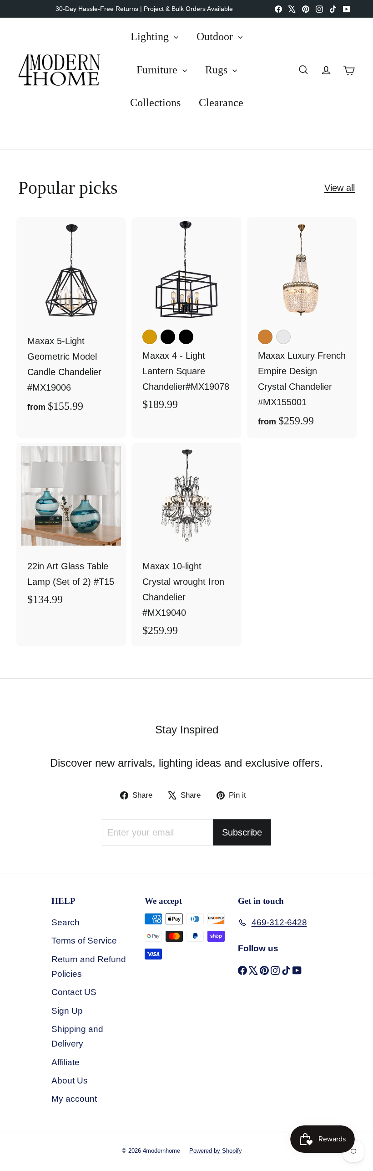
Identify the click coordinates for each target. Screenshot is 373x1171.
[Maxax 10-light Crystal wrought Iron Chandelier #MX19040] (186, 544)
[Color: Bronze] (265, 337)
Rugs (217, 70)
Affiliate (65, 1062)
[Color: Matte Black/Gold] (168, 337)
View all (339, 188)
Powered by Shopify (215, 1150)
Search (65, 922)
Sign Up (67, 1011)
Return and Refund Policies (88, 966)
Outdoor (216, 36)
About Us (69, 1080)
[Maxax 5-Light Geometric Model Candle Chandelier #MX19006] (71, 320)
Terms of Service (84, 940)
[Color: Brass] (149, 337)
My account (74, 1099)
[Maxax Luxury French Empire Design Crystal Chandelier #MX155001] (302, 327)
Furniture (158, 70)
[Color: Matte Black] (186, 337)
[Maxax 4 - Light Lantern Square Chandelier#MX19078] (186, 318)
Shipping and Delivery (77, 1036)
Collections (155, 102)
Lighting (151, 36)
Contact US (73, 992)
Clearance (221, 102)
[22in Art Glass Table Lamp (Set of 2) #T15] (71, 529)
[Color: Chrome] (283, 337)
